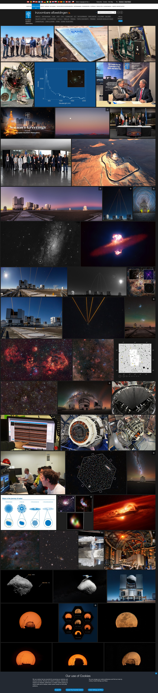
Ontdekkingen (77, 6)
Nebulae (66, 19)
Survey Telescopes (67, 21)
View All (38, 16)
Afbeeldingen (36, 6)
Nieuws (47, 6)
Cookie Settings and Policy (96, 690)
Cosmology (69, 16)
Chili (62, 16)
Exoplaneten (92, 16)
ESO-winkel (53, 6)
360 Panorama (46, 16)
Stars (58, 21)
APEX (58, 16)
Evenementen (86, 6)
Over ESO (28, 6)
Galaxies (108, 16)
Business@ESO (107, 6)
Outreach (93, 6)
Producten (100, 6)
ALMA (53, 16)
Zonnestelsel (40, 21)
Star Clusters (50, 21)
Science (121, 2)
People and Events (82, 19)
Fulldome (101, 16)
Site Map (110, 2)
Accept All (58, 690)
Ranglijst (120, 18)
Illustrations (52, 19)
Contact (105, 2)
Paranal (73, 19)
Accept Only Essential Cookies (74, 690)
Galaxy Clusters (41, 19)
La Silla (60, 19)
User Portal (128, 2)
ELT (75, 16)
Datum (120, 21)
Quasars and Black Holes (105, 19)
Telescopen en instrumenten (65, 6)
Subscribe (99, 2)
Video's (42, 6)
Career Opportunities (118, 6)
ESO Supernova (82, 16)
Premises (92, 19)
